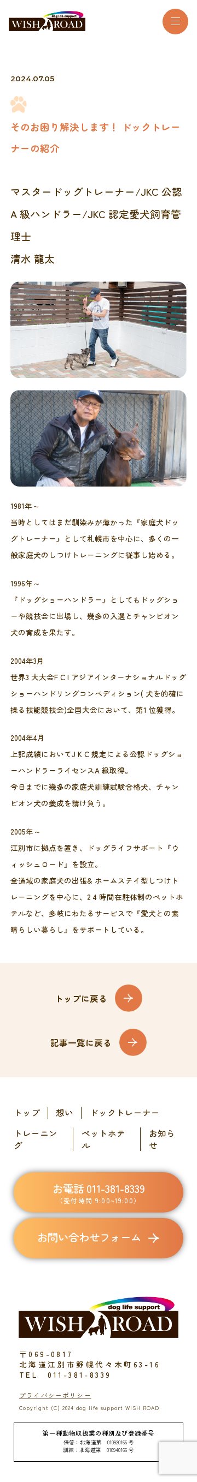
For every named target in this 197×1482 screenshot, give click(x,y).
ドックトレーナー (125, 1112)
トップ (27, 1112)
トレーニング (35, 1139)
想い (64, 1112)
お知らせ (162, 1139)
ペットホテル (103, 1139)
